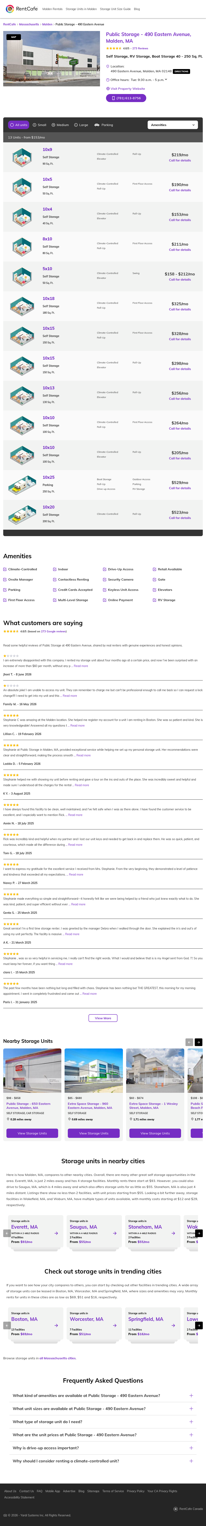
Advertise (69, 1491)
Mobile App (52, 1491)
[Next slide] (94, 58)
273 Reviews (140, 48)
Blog (137, 9)
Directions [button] (181, 71)
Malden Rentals (52, 9)
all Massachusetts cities (57, 1358)
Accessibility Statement (19, 1497)
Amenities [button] (158, 125)
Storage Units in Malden (81, 9)
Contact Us (26, 1491)
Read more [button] (81, 666)
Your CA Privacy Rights (162, 1491)
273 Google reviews (53, 631)
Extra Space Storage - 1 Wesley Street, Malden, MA (153, 1106)
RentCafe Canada (191, 1509)
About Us (10, 1491)
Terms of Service (113, 1491)
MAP (13, 37)
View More (103, 1018)
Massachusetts (29, 24)
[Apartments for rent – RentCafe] (22, 8)
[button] (126, 98)
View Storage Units (32, 1133)
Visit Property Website (128, 89)
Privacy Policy (135, 1491)
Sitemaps (93, 1491)
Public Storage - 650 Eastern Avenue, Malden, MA (28, 1106)
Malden (47, 24)
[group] (19, 125)
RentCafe (9, 24)
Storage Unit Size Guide (115, 9)
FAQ (39, 1491)
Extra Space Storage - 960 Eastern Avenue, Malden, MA (90, 1106)
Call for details (180, 160)
